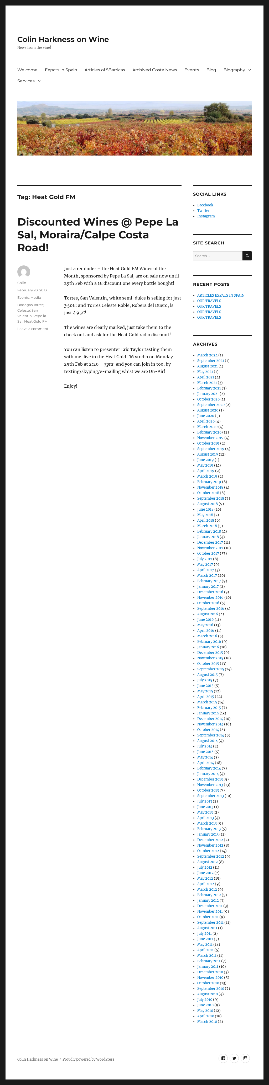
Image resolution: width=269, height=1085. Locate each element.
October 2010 (208, 983)
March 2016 (207, 636)
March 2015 (207, 702)
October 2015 (208, 663)
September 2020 (211, 405)
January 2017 (208, 586)
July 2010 (204, 999)
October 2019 (208, 443)
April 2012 (205, 884)
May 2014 (205, 757)
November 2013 (210, 785)
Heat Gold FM (36, 321)
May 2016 (205, 625)
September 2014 (210, 735)
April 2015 (205, 696)
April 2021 (205, 377)
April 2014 (205, 763)
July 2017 (204, 559)
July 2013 (204, 801)
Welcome (27, 69)
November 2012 (210, 845)
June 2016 (205, 619)
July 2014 (204, 746)
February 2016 (209, 641)
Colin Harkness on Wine (63, 39)
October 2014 (208, 730)
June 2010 (205, 1005)
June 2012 (205, 873)
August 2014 (207, 741)
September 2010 (210, 988)
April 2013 (205, 818)
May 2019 (205, 465)
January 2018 (208, 537)
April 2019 (205, 471)
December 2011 (210, 906)
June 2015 (205, 685)
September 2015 (210, 669)
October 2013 (208, 790)
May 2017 (205, 564)
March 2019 (207, 476)
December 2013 (210, 779)
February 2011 (208, 961)
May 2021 (205, 372)
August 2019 (207, 454)
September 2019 (210, 449)
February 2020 (209, 432)
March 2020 (207, 427)
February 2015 (209, 707)
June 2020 (205, 416)
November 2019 (210, 438)
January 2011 (207, 966)
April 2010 (205, 1016)
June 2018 (205, 509)
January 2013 (208, 834)
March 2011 (206, 955)
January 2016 (208, 647)
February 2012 (209, 895)
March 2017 (207, 575)
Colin (21, 283)
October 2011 (208, 917)
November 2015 (210, 658)
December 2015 (210, 652)
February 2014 (209, 768)
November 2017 (210, 548)
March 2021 (207, 383)
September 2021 (210, 361)
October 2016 (208, 603)
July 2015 (204, 680)
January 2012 (208, 900)
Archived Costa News (154, 69)
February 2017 (209, 581)
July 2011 (204, 933)
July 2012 (204, 867)
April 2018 (205, 520)
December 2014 (210, 719)
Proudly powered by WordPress (89, 1059)
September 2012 (210, 856)
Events (191, 69)
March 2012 (207, 889)
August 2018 (207, 504)
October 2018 (208, 493)
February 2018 (209, 531)
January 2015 (208, 713)
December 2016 (210, 592)
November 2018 (210, 487)
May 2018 (205, 515)
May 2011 (205, 944)
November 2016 (210, 597)
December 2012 (210, 840)
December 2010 (210, 972)
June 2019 (205, 460)
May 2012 (205, 878)
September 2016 (210, 608)
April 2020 (206, 421)
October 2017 (208, 553)
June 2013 (205, 807)
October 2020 (208, 399)
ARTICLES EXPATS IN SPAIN (220, 295)
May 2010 (205, 1010)
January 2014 (208, 774)
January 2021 (208, 394)
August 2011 (207, 928)
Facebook (205, 205)
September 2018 (210, 498)
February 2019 (209, 482)
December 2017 (210, 542)
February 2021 (209, 388)
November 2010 (210, 977)
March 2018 (207, 526)
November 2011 (210, 911)
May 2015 (205, 691)
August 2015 (207, 674)
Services (26, 80)
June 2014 (205, 752)
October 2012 (208, 851)
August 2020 (207, 410)
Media (35, 297)
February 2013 (209, 829)
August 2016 (207, 614)
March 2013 (207, 823)
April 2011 (205, 950)
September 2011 (210, 922)
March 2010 (207, 1021)
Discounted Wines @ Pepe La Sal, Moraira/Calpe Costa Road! (98, 234)
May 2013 (205, 812)
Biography (234, 69)
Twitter (203, 211)
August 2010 (207, 994)
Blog (211, 69)
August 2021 (207, 366)
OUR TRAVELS (209, 301)
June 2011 (205, 939)
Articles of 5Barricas (105, 69)
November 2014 (210, 724)
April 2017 (205, 570)
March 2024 (207, 355)
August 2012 (207, 862)
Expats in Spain (61, 69)
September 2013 (210, 796)
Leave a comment (32, 329)
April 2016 (205, 630)
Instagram (206, 216)
